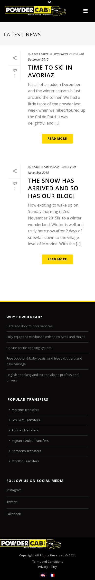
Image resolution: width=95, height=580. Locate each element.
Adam (35, 167)
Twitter (12, 502)
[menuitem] (43, 575)
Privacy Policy (47, 567)
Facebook (14, 514)
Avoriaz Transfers (25, 430)
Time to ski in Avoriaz (50, 71)
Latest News (60, 54)
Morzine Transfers (25, 410)
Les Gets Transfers (26, 420)
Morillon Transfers (25, 461)
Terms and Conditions (47, 562)
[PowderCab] (30, 543)
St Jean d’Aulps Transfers (30, 440)
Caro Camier (40, 54)
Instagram (14, 490)
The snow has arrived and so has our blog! (53, 187)
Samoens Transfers (26, 451)
